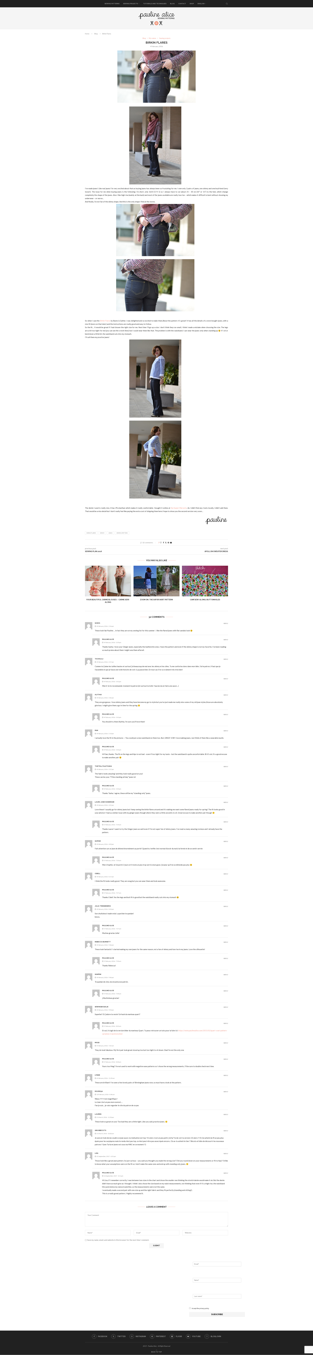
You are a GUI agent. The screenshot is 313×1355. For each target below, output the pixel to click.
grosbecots (100, 1130)
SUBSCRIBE (217, 1314)
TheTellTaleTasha (103, 766)
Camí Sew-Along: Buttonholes (205, 600)
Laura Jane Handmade (104, 802)
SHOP (192, 4)
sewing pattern (122, 533)
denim (102, 533)
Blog (172, 4)
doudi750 (99, 1091)
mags (97, 1042)
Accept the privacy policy (200, 1308)
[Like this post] (161, 543)
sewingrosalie (101, 1007)
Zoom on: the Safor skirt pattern (156, 600)
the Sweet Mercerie (179, 508)
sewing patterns (112, 4)
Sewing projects (130, 4)
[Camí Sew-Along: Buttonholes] (205, 581)
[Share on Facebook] (163, 543)
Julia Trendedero (103, 906)
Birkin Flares (105, 321)
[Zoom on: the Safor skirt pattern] (157, 581)
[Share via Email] (171, 543)
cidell (97, 873)
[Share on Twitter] (166, 543)
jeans (110, 533)
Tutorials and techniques (154, 4)
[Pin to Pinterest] (168, 543)
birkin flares (91, 533)
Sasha (97, 623)
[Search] (227, 3)
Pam (96, 730)
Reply (226, 623)
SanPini (98, 974)
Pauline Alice (108, 639)
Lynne (97, 1075)
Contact (182, 4)
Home (87, 34)
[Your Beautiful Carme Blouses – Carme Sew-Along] (108, 581)
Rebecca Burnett (103, 942)
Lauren (98, 1114)
